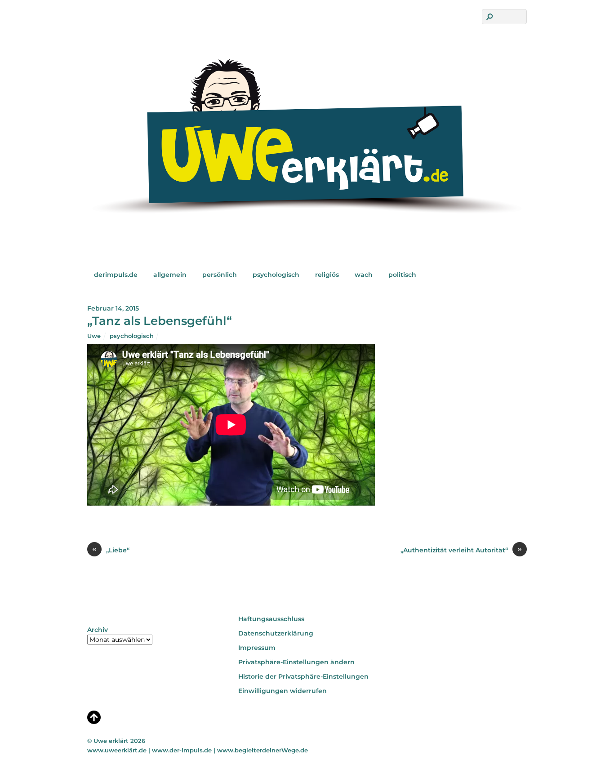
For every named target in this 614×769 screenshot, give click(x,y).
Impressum (257, 648)
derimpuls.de (116, 275)
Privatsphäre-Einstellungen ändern (296, 662)
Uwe (94, 335)
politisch (402, 275)
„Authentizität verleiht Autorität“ (461, 550)
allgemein (170, 275)
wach (364, 275)
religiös (327, 275)
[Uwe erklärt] (307, 248)
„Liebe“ (110, 550)
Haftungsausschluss (271, 619)
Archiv (97, 630)
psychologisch (276, 275)
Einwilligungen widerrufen (282, 691)
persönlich (219, 275)
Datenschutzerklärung (275, 633)
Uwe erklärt (111, 740)
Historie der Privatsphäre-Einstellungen (303, 676)
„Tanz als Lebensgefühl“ (159, 321)
